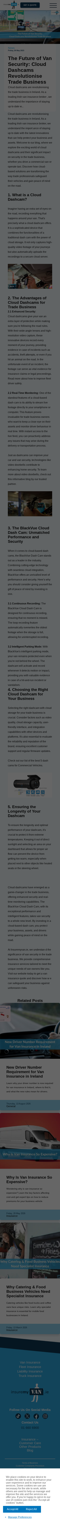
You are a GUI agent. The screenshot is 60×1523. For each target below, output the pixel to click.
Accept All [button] (12, 1509)
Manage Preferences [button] (20, 1517)
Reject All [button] (31, 1509)
